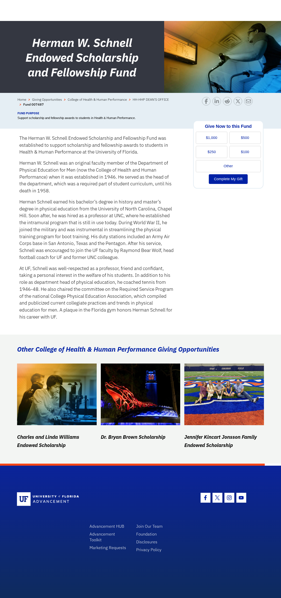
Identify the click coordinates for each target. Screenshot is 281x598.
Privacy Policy (148, 549)
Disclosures (146, 542)
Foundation (146, 534)
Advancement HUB (106, 526)
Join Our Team (149, 526)
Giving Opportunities (47, 99)
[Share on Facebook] (207, 104)
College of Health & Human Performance (97, 99)
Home (21, 99)
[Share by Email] (249, 104)
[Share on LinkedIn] (217, 104)
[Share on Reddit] (228, 104)
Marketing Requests (107, 547)
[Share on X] (239, 104)
